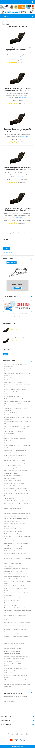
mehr (5, 354)
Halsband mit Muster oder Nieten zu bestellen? (16, 593)
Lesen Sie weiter (21, 57)
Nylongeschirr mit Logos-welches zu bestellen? (16, 636)
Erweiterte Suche (7, 252)
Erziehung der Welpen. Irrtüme (12, 653)
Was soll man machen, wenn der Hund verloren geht (17, 503)
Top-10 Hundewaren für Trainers (12, 465)
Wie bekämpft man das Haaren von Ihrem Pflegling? (17, 513)
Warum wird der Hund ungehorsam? (13, 571)
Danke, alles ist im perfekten (18, 337)
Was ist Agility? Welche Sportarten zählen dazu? (16, 501)
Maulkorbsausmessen (9, 701)
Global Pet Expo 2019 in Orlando (12, 480)
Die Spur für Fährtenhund (10, 551)
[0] (30, 13)
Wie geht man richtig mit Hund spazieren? (14, 460)
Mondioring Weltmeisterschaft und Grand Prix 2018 (17, 445)
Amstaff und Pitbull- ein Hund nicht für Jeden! (15, 470)
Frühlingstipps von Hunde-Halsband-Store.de (15, 382)
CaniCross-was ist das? (9, 478)
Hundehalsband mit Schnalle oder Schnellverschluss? (17, 558)
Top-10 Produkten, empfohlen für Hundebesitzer (16, 468)
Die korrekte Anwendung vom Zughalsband (15, 438)
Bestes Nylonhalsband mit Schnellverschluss (15, 615)
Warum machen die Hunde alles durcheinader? (16, 568)
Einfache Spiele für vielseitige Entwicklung (14, 531)
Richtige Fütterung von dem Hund (12, 563)
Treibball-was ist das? (9, 498)
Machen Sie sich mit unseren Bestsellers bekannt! (16, 398)
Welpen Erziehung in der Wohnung (13, 508)
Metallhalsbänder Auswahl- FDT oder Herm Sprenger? (17, 634)
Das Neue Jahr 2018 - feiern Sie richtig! (14, 585)
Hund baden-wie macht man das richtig (14, 483)
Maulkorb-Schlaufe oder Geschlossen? (13, 603)
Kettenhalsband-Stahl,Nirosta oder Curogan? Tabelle (17, 491)
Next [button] (32, 276)
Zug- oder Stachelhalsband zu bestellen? (14, 608)
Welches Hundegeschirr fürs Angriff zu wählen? (16, 543)
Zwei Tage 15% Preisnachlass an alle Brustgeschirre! (17, 426)
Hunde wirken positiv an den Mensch (13, 556)
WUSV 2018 (7, 526)
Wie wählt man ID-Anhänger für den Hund (14, 523)
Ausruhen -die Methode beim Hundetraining (15, 453)
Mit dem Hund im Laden (10, 605)
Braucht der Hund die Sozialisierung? (13, 475)
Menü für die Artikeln (9, 496)
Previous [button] (2, 276)
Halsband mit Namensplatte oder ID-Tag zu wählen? (17, 622)
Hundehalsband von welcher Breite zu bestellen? (16, 561)
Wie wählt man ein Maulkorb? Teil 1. (13, 521)
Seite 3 (6, 699)
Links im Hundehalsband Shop (11, 396)
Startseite (3, 21)
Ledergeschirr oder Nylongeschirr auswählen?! (16, 455)
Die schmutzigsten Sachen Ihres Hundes (14, 528)
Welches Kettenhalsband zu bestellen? (14, 643)
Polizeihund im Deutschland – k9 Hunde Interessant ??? (18, 401)
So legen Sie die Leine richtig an (12, 651)
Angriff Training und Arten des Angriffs (14, 546)
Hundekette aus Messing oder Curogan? (14, 658)
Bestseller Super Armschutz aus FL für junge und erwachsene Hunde (16, 23)
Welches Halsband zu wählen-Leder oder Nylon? (16, 576)
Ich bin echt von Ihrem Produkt (19, 327)
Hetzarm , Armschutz (10, 21)
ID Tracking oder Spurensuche (11, 600)
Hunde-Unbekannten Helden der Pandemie (15, 389)
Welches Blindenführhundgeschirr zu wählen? (15, 573)
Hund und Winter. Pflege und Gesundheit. (14, 486)
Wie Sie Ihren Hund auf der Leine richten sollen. (16, 646)
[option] (17, 276)
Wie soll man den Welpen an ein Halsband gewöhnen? (18, 516)
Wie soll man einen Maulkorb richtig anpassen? (16, 518)
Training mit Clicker (9, 566)
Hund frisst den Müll (9, 595)
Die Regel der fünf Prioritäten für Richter (14, 548)
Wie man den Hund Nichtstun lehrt (13, 578)
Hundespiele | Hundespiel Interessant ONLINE (15, 428)
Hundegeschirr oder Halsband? (12, 598)
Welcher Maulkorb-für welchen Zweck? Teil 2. (15, 506)
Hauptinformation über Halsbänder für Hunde (15, 696)
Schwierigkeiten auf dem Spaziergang (13, 613)
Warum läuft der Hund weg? (11, 540)
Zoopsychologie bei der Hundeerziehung (14, 463)
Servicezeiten (17, 316)
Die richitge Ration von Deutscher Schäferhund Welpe (17, 610)
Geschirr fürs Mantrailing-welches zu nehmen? (15, 553)
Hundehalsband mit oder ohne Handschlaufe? (15, 668)
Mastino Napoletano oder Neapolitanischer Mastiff (17, 534)
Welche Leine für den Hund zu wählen (13, 458)
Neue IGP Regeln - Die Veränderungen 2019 (15, 450)
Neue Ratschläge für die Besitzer (12, 648)
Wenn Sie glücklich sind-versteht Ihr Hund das (15, 511)
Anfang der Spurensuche (10, 473)
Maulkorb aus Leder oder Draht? (12, 661)
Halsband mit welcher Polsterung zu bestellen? (16, 656)
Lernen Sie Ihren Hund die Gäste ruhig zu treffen (16, 493)
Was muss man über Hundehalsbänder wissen (15, 435)
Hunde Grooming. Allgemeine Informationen (15, 488)
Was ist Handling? (8, 448)
